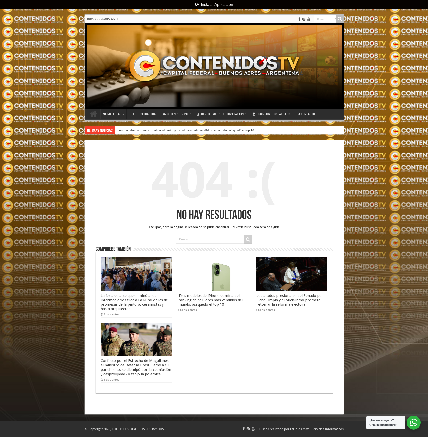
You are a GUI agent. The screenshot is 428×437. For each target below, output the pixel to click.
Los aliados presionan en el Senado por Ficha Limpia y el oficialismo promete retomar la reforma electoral (289, 300)
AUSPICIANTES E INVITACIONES (223, 114)
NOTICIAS (114, 114)
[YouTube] (309, 19)
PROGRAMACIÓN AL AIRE (274, 114)
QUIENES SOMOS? (179, 114)
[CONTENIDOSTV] (214, 66)
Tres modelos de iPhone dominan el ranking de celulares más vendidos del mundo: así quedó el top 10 (185, 130)
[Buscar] (340, 19)
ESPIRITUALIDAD (145, 114)
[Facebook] (299, 19)
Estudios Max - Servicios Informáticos (317, 429)
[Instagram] (304, 19)
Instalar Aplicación (216, 4)
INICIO (93, 114)
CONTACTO (308, 114)
